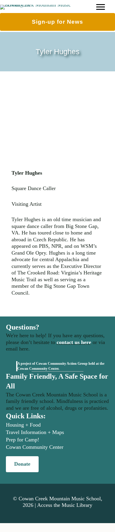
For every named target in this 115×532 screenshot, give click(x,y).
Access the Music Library (64, 505)
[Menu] (100, 7)
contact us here (74, 342)
